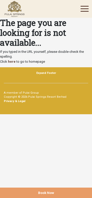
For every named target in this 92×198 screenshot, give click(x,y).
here (12, 61)
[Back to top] (80, 181)
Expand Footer (46, 73)
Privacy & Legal (14, 101)
